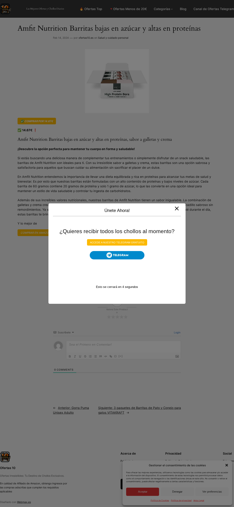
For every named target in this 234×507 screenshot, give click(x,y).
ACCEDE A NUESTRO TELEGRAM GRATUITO (117, 242)
